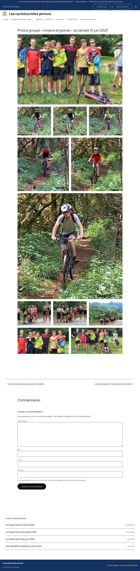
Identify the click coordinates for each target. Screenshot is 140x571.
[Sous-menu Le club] (8, 19)
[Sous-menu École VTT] (53, 19)
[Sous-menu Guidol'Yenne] (78, 19)
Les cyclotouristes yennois (30, 13)
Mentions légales (113, 565)
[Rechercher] (135, 6)
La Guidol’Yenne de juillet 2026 (21, 532)
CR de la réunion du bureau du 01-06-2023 (26, 383)
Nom (20, 449)
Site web (20, 470)
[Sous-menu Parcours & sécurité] (96, 19)
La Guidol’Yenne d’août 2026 (19, 525)
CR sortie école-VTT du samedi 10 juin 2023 (113, 383)
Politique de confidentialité (128, 565)
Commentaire (23, 421)
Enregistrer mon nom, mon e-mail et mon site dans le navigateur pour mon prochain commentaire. (53, 480)
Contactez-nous (102, 7)
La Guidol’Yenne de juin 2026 (20, 539)
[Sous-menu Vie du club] (64, 19)
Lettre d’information (122, 7)
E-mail (20, 460)
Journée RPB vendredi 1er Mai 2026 (23, 546)
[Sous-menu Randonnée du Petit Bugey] (32, 19)
